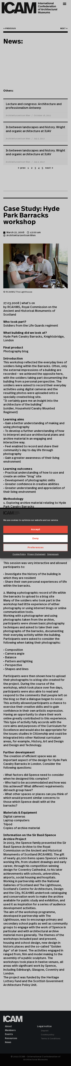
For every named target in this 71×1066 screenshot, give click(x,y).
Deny (35, 538)
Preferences (36, 547)
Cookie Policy (19, 554)
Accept (35, 529)
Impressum (53, 554)
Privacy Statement (36, 554)
